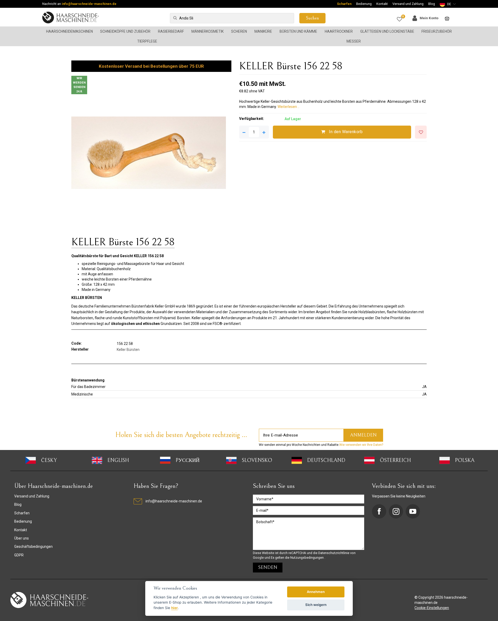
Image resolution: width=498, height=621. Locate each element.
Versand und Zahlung (408, 4)
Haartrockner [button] (339, 31)
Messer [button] (354, 41)
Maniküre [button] (263, 31)
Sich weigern (316, 605)
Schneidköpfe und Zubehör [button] (125, 31)
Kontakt (382, 4)
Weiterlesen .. (288, 107)
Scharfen (344, 4)
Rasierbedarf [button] (171, 31)
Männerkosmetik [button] (207, 31)
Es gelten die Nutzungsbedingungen (297, 557)
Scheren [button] (239, 31)
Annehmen (316, 592)
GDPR (19, 555)
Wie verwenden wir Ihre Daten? (361, 445)
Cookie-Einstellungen (431, 608)
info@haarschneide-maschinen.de (89, 4)
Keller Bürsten (128, 349)
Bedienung (364, 4)
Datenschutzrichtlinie (334, 553)
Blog (431, 4)
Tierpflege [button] (147, 41)
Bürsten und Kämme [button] (298, 31)
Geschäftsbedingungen (33, 546)
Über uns (21, 538)
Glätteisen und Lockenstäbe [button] (387, 31)
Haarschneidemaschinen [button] (69, 31)
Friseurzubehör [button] (436, 31)
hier (174, 608)
